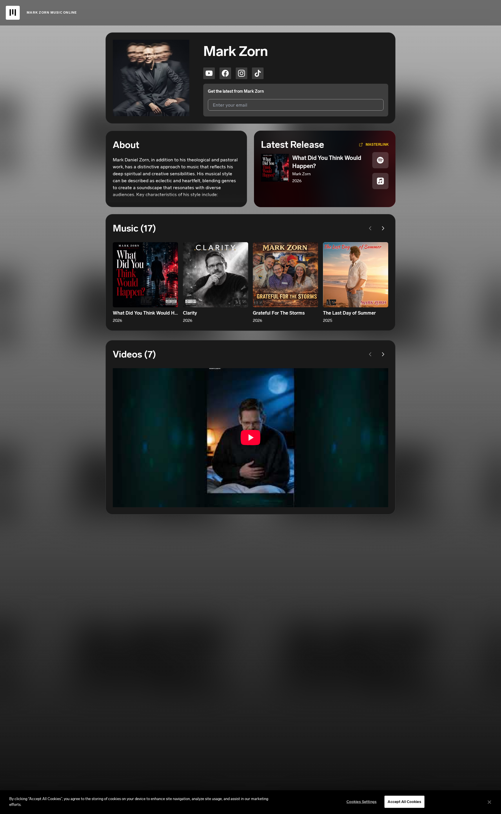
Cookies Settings (361, 802)
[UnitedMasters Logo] (13, 13)
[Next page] (383, 228)
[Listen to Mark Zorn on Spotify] (380, 160)
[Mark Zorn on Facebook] (225, 73)
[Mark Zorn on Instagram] (241, 73)
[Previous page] (370, 228)
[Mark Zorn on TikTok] (258, 73)
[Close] (489, 802)
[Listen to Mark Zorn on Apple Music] (380, 181)
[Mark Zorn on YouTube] (209, 73)
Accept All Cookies (404, 802)
